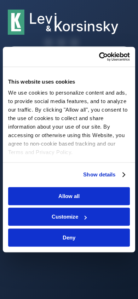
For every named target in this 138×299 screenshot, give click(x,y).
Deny (69, 238)
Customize (65, 217)
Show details (99, 174)
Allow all (69, 196)
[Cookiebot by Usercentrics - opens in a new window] (99, 56)
